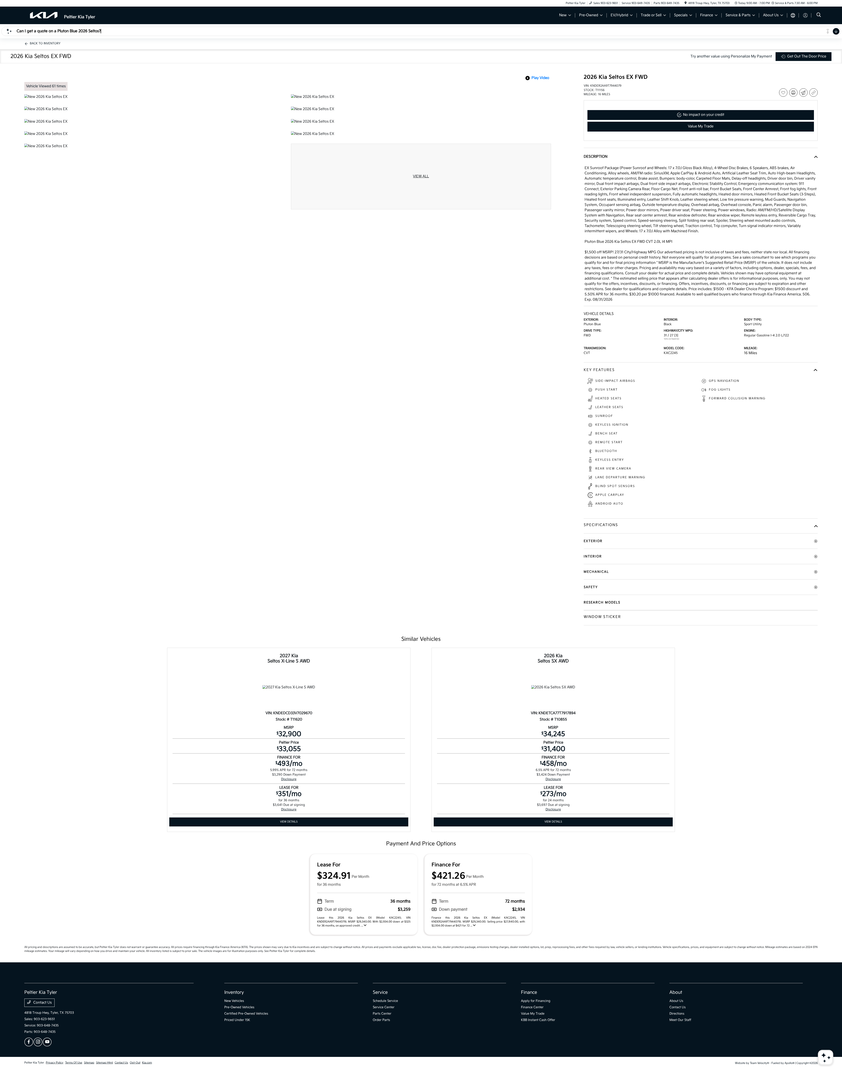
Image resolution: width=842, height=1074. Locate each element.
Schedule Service (385, 1001)
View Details (289, 821)
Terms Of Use (73, 1062)
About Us (676, 1001)
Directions (676, 1013)
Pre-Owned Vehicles (239, 1007)
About (675, 992)
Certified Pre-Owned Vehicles (246, 1013)
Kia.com (147, 1062)
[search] (819, 15)
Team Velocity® (759, 1063)
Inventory (234, 992)
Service (380, 992)
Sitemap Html (104, 1062)
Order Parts (381, 1020)
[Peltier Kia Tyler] (62, 15)
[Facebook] (28, 1042)
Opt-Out (135, 1062)
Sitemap (89, 1062)
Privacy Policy (54, 1062)
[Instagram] (38, 1042)
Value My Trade (532, 1013)
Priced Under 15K (237, 1020)
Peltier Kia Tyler (34, 1062)
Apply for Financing (535, 1001)
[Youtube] (47, 1042)
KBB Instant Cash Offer (538, 1020)
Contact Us (42, 1003)
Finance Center (532, 1007)
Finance (529, 992)
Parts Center (382, 1013)
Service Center (383, 1007)
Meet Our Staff (680, 1020)
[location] (686, 3)
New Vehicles (234, 1001)
